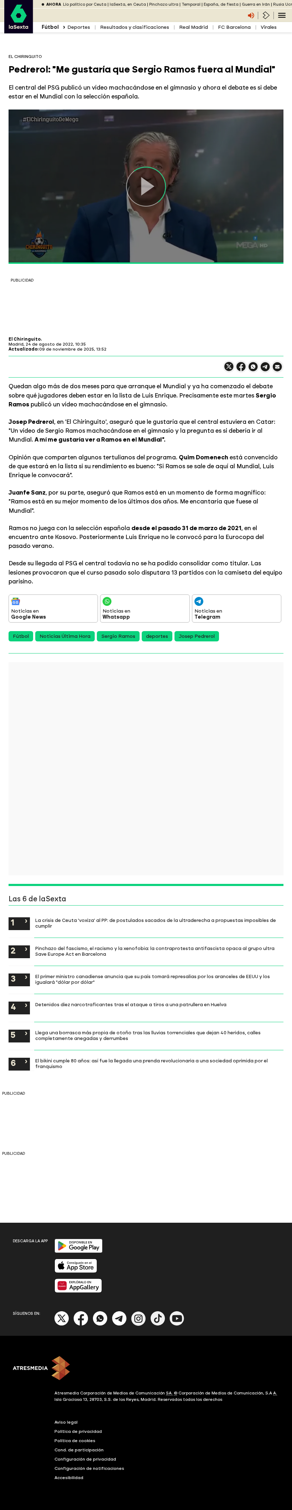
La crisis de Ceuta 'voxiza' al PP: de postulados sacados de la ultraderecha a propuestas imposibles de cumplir (155, 923)
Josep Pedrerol (197, 636)
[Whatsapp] (100, 1324)
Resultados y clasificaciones (134, 27)
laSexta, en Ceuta (128, 4)
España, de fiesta (221, 4)
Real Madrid (193, 27)
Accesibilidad (68, 1477)
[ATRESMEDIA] (146, 1369)
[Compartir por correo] (277, 370)
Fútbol (21, 636)
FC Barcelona (234, 27)
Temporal (191, 4)
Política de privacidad (78, 1431)
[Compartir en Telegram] (265, 370)
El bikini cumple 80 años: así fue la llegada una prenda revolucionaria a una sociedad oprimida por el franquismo (151, 1063)
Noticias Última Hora (65, 636)
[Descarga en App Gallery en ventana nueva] (78, 1291)
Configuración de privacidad (85, 1459)
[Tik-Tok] (157, 1324)
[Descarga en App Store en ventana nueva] (75, 1271)
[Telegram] (119, 1324)
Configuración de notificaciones (89, 1468)
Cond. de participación (79, 1449)
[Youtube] (177, 1324)
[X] (229, 370)
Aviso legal (66, 1422)
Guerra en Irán (256, 4)
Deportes (78, 27)
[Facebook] (80, 1324)
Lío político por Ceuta (84, 4)
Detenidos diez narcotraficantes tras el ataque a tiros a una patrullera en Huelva (130, 1004)
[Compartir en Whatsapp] (253, 370)
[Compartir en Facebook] (241, 370)
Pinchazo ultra (163, 4)
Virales (269, 27)
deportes (157, 636)
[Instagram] (138, 1324)
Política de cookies (74, 1440)
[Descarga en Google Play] (78, 1251)
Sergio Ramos (118, 636)
